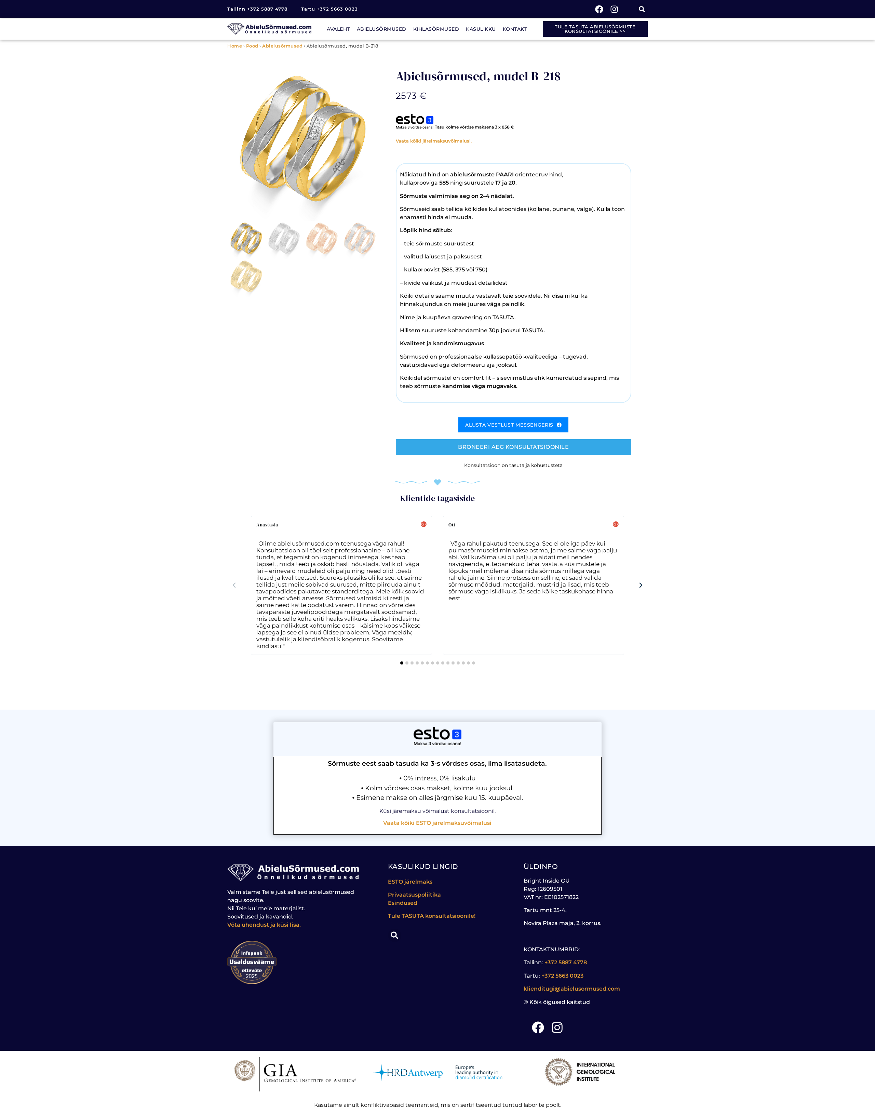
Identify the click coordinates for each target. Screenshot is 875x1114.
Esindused (402, 903)
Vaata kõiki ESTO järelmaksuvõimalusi (437, 823)
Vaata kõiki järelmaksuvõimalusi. (434, 141)
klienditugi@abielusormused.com (572, 988)
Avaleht (338, 29)
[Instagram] (614, 9)
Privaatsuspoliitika (414, 894)
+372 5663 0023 (562, 975)
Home (234, 46)
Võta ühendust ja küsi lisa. (264, 925)
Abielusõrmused (381, 29)
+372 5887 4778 (565, 962)
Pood (252, 46)
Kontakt (515, 29)
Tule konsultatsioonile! (431, 916)
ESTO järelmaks (411, 881)
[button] (642, 9)
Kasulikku (481, 29)
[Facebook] (599, 9)
